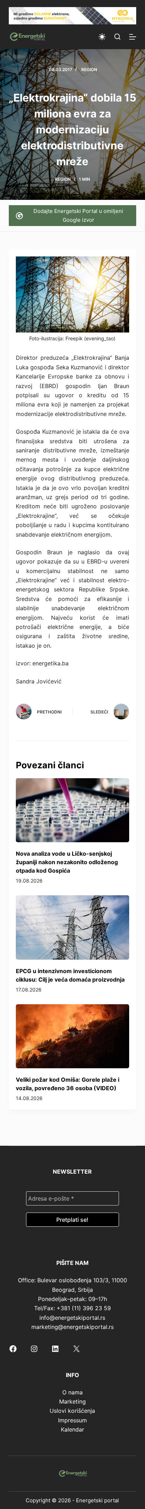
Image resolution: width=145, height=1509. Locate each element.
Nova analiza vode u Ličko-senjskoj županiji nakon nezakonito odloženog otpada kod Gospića (67, 862)
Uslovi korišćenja (72, 1410)
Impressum (72, 1420)
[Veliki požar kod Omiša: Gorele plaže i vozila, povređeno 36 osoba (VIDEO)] (73, 1036)
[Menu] (132, 36)
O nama (72, 1392)
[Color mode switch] (102, 36)
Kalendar (72, 1429)
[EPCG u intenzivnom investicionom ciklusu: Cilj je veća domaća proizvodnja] (73, 927)
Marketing (72, 1401)
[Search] (117, 37)
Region (89, 69)
